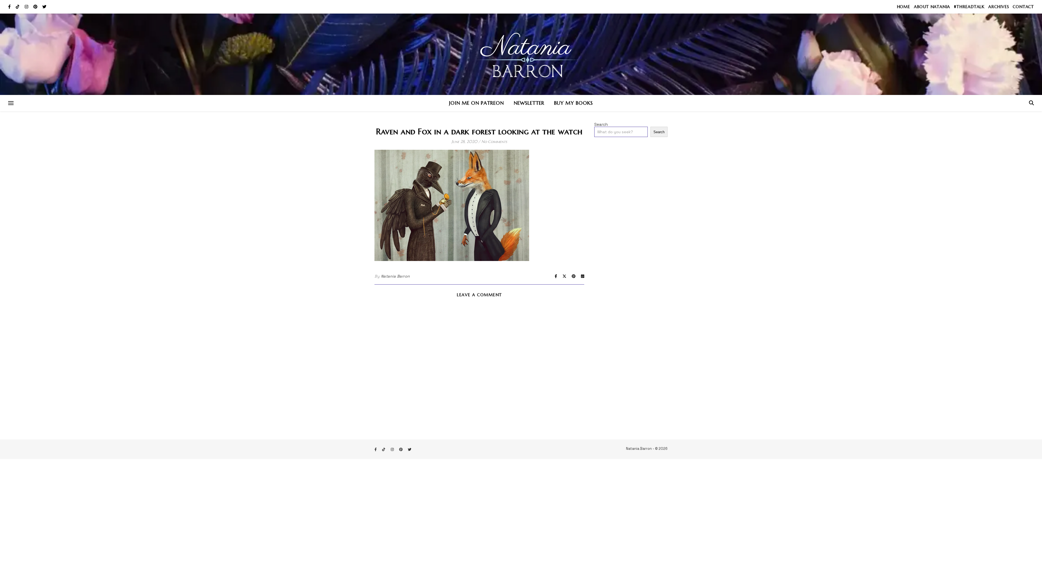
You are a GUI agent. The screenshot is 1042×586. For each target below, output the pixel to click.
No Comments (494, 141)
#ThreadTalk (969, 6)
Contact (1023, 6)
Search (601, 124)
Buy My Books (573, 103)
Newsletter (529, 103)
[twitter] (44, 6)
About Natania (932, 6)
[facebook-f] (10, 6)
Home (903, 6)
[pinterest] (36, 6)
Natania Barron (395, 276)
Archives (998, 6)
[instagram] (27, 6)
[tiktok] (18, 6)
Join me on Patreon (476, 103)
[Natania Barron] (521, 54)
